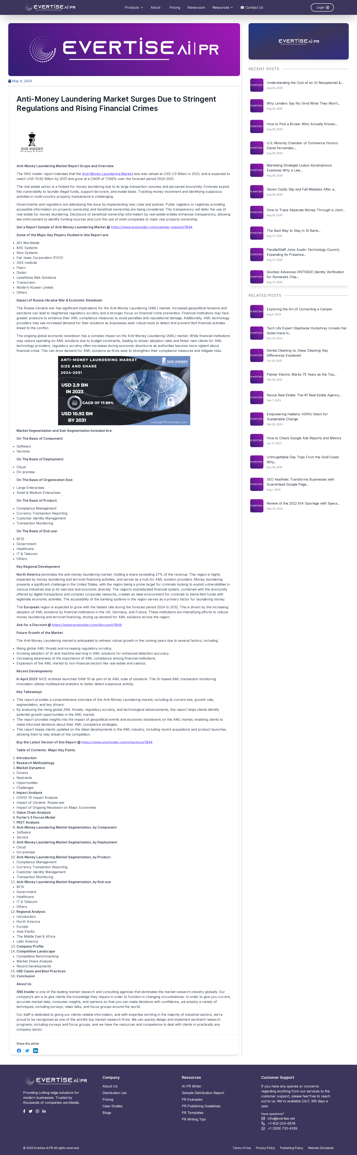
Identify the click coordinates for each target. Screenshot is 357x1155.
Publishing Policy (291, 1148)
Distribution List (114, 1093)
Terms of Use (242, 1148)
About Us (110, 1086)
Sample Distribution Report (203, 1093)
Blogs (106, 1113)
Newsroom (196, 7)
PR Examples (192, 1099)
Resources (220, 7)
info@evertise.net (281, 1118)
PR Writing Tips (194, 1119)
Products (132, 7)
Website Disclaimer (321, 1148)
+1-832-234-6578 (281, 1123)
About (155, 7)
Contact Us (254, 7)
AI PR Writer (191, 1086)
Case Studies (112, 1106)
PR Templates (192, 1113)
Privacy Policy (265, 1148)
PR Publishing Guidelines (201, 1106)
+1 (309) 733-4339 (282, 1128)
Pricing (174, 7)
